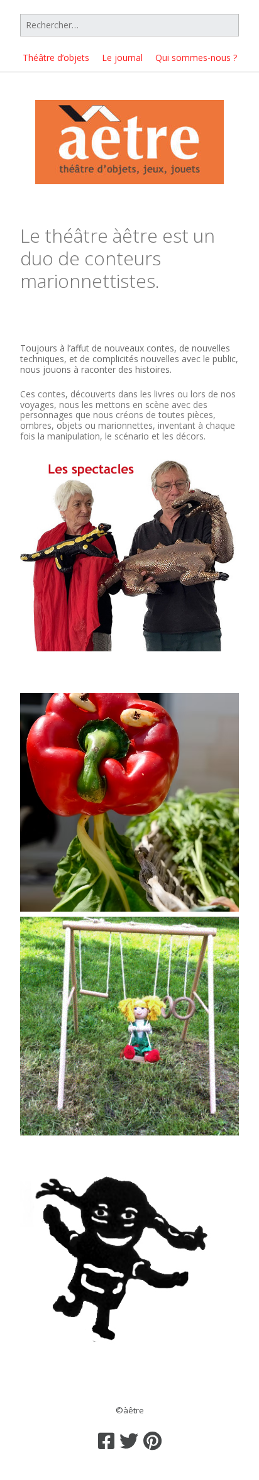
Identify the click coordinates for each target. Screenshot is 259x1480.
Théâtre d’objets (56, 58)
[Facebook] (106, 1441)
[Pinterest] (152, 1441)
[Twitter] (128, 1441)
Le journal (122, 58)
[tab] (129, 321)
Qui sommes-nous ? (196, 58)
